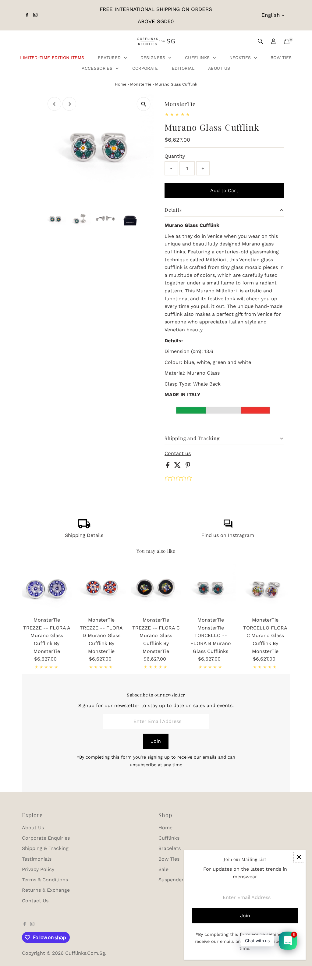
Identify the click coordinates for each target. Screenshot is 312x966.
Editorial (183, 68)
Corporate (145, 68)
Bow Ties (281, 57)
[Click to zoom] (144, 104)
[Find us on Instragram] (227, 527)
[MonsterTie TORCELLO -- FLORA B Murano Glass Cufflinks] (211, 589)
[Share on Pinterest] (188, 466)
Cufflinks (198, 57)
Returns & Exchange (46, 890)
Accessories (98, 68)
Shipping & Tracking (45, 848)
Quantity (175, 156)
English (270, 15)
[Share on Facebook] (168, 466)
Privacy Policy (38, 869)
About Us (219, 68)
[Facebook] (27, 15)
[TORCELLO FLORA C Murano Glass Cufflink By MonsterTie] (265, 589)
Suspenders (172, 880)
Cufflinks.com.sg (85, 953)
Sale (163, 869)
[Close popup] (298, 857)
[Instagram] (35, 15)
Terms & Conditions (45, 880)
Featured (110, 57)
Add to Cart (224, 190)
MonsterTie (140, 84)
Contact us (178, 453)
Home (120, 84)
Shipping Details (84, 535)
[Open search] (260, 41)
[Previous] (54, 104)
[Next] (69, 104)
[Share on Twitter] (178, 466)
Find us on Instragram (227, 535)
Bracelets (169, 848)
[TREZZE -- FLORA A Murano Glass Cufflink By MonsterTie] (47, 589)
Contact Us (35, 901)
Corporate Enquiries (46, 838)
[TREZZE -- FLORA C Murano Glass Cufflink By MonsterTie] (156, 589)
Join (156, 741)
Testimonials (36, 859)
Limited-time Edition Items (52, 57)
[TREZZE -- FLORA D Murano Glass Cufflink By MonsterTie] (101, 589)
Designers (153, 57)
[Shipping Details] (84, 527)
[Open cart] (287, 41)
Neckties (241, 57)
